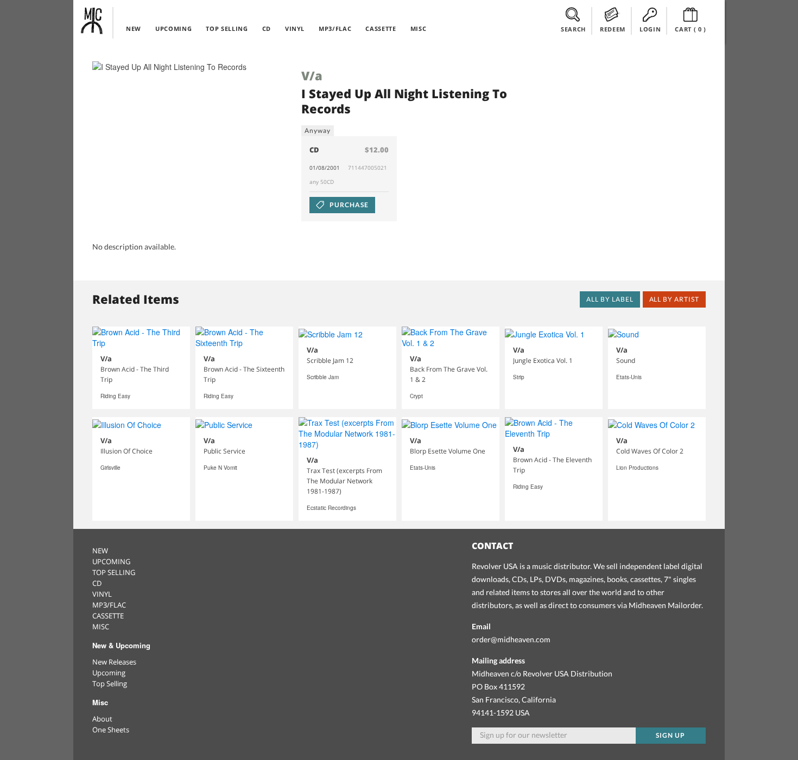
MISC (418, 28)
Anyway (318, 130)
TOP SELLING (227, 28)
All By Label (610, 299)
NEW (133, 28)
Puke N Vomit (220, 467)
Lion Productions (637, 467)
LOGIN (650, 29)
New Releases (114, 662)
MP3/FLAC (335, 28)
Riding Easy (115, 396)
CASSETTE (380, 28)
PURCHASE (348, 205)
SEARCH (573, 29)
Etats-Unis (629, 377)
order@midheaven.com (511, 639)
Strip (518, 377)
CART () (690, 29)
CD (266, 28)
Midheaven (92, 20)
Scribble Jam (323, 377)
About (102, 719)
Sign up (670, 735)
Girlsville (110, 467)
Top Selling (109, 683)
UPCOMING (173, 28)
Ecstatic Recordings (331, 508)
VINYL (295, 28)
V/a (311, 75)
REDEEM (612, 29)
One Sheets (110, 730)
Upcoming (108, 673)
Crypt (416, 396)
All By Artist (674, 299)
